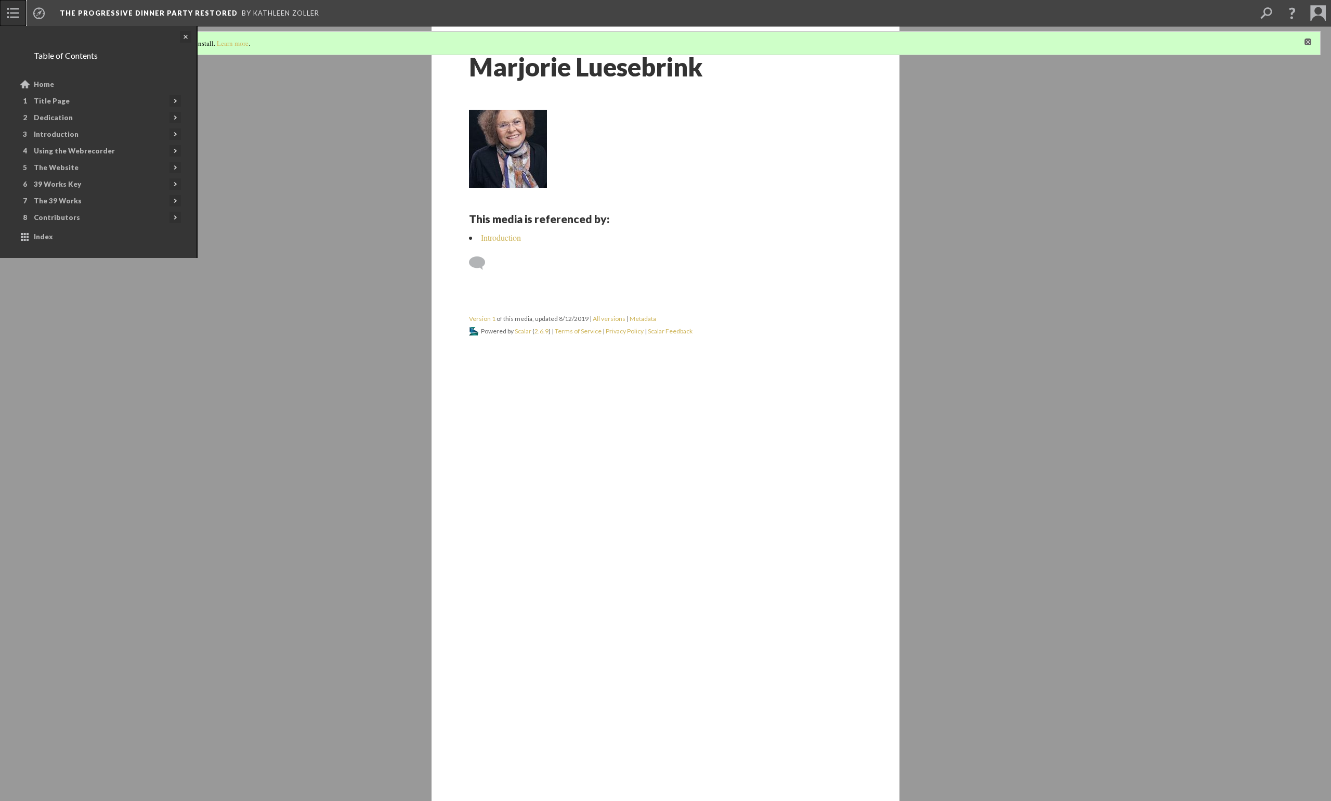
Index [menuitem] (43, 236)
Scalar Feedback (670, 331)
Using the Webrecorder (74, 151)
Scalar (523, 331)
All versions (609, 318)
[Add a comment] (481, 263)
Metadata (643, 318)
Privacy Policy (625, 331)
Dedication (53, 117)
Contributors (57, 217)
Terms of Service (578, 331)
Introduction (56, 134)
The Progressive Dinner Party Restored (149, 13)
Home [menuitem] (44, 84)
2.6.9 (541, 331)
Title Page (52, 101)
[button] (1292, 13)
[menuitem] (13, 13)
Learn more (233, 43)
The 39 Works (58, 201)
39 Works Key (57, 184)
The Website (56, 167)
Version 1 (482, 318)
